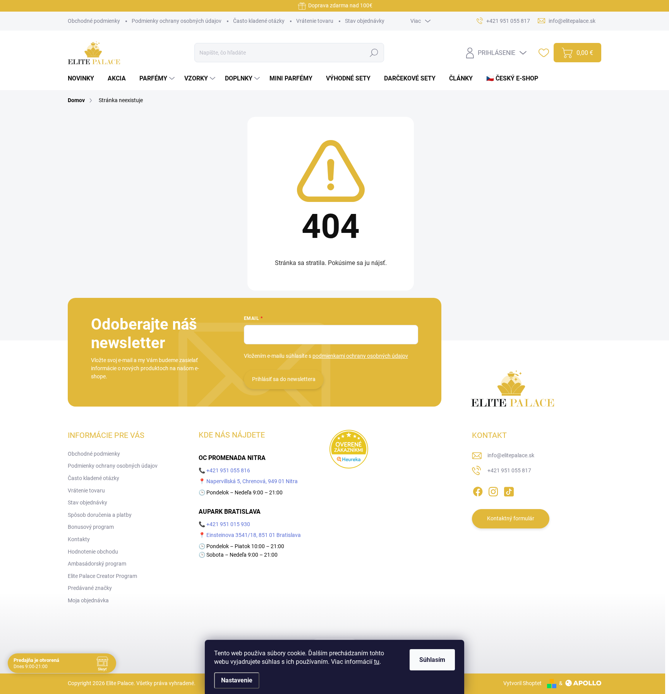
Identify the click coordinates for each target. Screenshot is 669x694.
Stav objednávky (364, 21)
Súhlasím (432, 659)
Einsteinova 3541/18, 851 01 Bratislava (253, 535)
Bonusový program (91, 527)
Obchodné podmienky (94, 21)
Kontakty (79, 539)
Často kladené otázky (259, 21)
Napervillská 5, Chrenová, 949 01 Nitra (252, 481)
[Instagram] (493, 490)
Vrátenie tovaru (314, 21)
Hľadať (373, 53)
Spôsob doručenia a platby (100, 515)
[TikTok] (509, 490)
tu (376, 661)
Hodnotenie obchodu (93, 552)
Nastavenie (236, 680)
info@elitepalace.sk (510, 455)
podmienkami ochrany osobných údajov (360, 356)
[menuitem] (84, 78)
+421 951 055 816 (228, 470)
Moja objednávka (88, 600)
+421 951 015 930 (228, 524)
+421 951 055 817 (509, 470)
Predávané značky (90, 588)
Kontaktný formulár (510, 518)
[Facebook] (478, 490)
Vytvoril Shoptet (522, 683)
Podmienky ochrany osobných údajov (176, 21)
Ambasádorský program (97, 564)
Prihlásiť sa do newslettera (284, 379)
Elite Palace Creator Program (102, 576)
